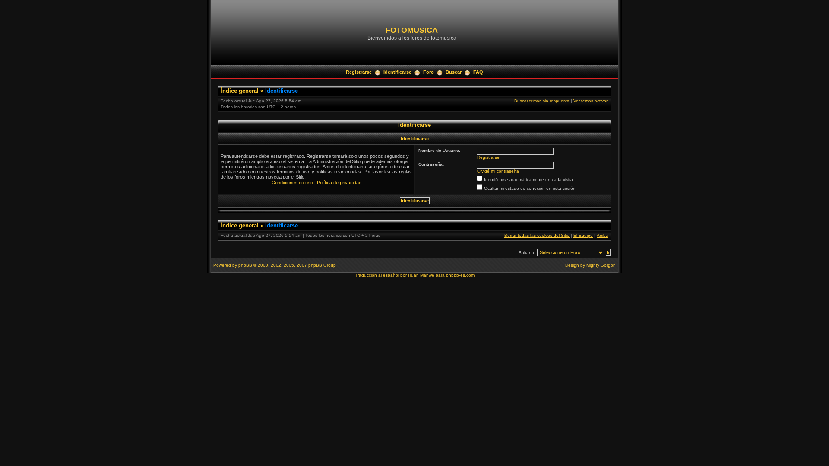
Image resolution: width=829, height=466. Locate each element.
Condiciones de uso (292, 182)
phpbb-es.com (460, 275)
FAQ (478, 72)
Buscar (454, 72)
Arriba (602, 235)
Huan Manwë (421, 275)
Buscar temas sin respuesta (542, 100)
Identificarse (397, 72)
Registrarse (359, 72)
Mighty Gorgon (601, 265)
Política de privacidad (339, 182)
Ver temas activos (590, 100)
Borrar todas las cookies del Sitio (537, 235)
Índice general (240, 91)
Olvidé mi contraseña (498, 171)
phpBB (245, 265)
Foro (428, 72)
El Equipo (583, 235)
